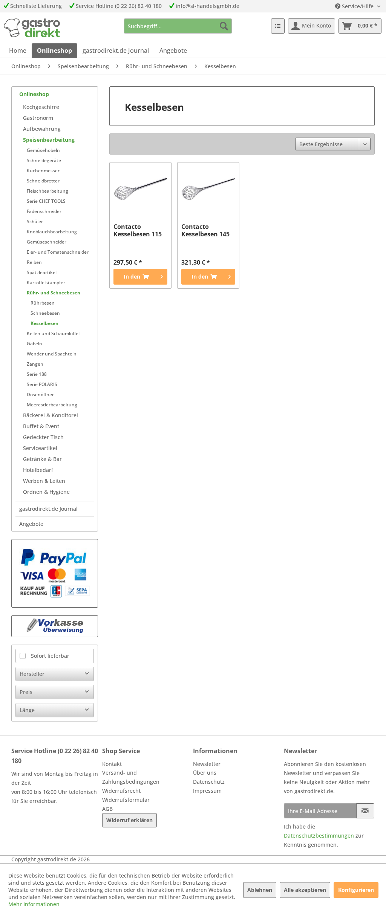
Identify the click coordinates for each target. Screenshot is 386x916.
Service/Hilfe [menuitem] (357, 6)
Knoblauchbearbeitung (52, 231)
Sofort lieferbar (50, 655)
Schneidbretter (43, 181)
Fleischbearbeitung (47, 191)
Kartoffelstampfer (46, 282)
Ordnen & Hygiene (46, 491)
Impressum (207, 790)
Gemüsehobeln (43, 150)
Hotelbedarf (38, 469)
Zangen (35, 364)
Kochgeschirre (41, 106)
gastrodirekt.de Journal (48, 508)
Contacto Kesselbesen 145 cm (205, 230)
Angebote (31, 523)
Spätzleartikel (42, 272)
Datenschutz (209, 781)
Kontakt (112, 763)
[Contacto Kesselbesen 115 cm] (140, 188)
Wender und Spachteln (52, 354)
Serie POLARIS (42, 384)
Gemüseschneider (46, 242)
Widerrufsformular (126, 799)
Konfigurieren (356, 889)
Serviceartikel (40, 448)
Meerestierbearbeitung (52, 404)
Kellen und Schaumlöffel (53, 333)
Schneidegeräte (44, 160)
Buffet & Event (41, 426)
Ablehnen (259, 889)
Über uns (204, 772)
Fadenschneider (44, 211)
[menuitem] (178, 26)
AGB (107, 808)
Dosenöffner (40, 394)
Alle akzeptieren (305, 889)
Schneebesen (45, 313)
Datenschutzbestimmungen (319, 835)
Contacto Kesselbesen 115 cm (137, 230)
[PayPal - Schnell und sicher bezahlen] (54, 573)
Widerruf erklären (129, 820)
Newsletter (207, 763)
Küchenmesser (43, 170)
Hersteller (32, 673)
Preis (26, 691)
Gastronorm (38, 117)
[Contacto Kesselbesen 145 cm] (208, 188)
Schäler (35, 221)
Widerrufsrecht (121, 790)
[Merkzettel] (278, 26)
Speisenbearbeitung (49, 139)
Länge (27, 710)
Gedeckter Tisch (43, 437)
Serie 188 (37, 374)
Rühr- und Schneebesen (53, 293)
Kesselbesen (44, 323)
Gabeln (34, 343)
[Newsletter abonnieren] (365, 810)
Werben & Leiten (44, 480)
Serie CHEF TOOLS (46, 201)
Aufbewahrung (42, 128)
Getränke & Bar (42, 459)
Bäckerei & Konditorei (50, 415)
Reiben (34, 262)
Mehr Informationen (34, 904)
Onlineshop (34, 94)
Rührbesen (43, 303)
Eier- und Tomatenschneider (58, 252)
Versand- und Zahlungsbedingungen (130, 777)
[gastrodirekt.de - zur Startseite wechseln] (32, 27)
